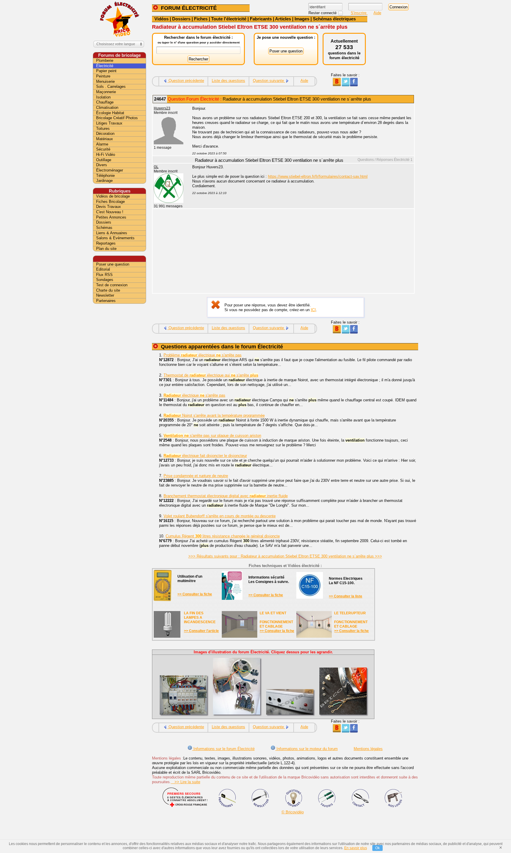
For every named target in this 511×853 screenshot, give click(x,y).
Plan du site (106, 248)
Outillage (103, 160)
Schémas (104, 227)
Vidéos (161, 18)
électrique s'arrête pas (194, 395)
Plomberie (104, 60)
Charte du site (108, 290)
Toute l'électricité (228, 18)
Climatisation (107, 107)
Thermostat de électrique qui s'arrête (211, 375)
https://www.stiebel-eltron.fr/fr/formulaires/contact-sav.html (318, 176)
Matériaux (104, 139)
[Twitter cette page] (345, 85)
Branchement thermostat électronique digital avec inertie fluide (226, 496)
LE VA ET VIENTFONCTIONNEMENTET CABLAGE (276, 620)
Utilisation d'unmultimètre (189, 578)
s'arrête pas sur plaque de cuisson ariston (212, 435)
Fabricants (261, 18)
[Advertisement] (299, 251)
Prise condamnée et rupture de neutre (196, 476)
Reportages (106, 243)
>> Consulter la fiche (194, 594)
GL (156, 167)
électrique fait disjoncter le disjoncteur (205, 455)
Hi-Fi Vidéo (105, 154)
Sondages (104, 279)
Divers (101, 165)
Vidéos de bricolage (113, 196)
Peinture (103, 76)
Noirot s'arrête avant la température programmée (214, 415)
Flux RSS (104, 274)
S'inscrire (359, 13)
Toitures (103, 128)
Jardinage (104, 180)
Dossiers (181, 18)
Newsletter (105, 295)
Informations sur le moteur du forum (306, 749)
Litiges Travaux (109, 123)
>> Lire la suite (185, 782)
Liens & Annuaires (111, 233)
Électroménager (109, 170)
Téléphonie (105, 175)
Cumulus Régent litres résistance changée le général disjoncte (223, 536)
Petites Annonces (111, 217)
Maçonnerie (106, 92)
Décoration (105, 133)
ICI (313, 310)
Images (302, 18)
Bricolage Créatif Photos (117, 118)
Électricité (104, 66)
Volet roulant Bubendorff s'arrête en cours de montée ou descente (220, 516)
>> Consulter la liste (345, 596)
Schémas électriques (334, 18)
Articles (283, 18)
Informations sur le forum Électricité (223, 749)
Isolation (103, 97)
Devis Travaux (108, 206)
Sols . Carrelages (111, 86)
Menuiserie (105, 81)
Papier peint (106, 71)
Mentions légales (368, 749)
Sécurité (103, 149)
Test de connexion (111, 285)
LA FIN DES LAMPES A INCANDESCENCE (200, 617)
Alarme (102, 144)
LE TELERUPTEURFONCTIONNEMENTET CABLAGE (351, 620)
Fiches (201, 18)
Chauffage (105, 102)
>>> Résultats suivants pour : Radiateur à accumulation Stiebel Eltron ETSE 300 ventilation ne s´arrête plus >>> (285, 556)
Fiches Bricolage (110, 201)
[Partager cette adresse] (336, 85)
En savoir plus (355, 848)
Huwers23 (162, 108)
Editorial (103, 269)
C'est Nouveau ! (109, 212)
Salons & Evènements (115, 238)
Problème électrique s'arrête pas (203, 355)
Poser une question (112, 264)
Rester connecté (323, 13)
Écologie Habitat (110, 113)
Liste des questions (228, 80)
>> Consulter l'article (201, 631)
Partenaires (106, 300)
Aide (377, 13)
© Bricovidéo (293, 812)
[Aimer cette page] (354, 85)
